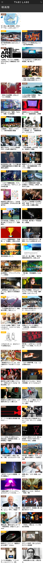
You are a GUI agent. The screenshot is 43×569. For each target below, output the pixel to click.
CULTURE (3, 14)
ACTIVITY (3, 31)
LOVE (24, 462)
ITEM (24, 48)
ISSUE (24, 117)
